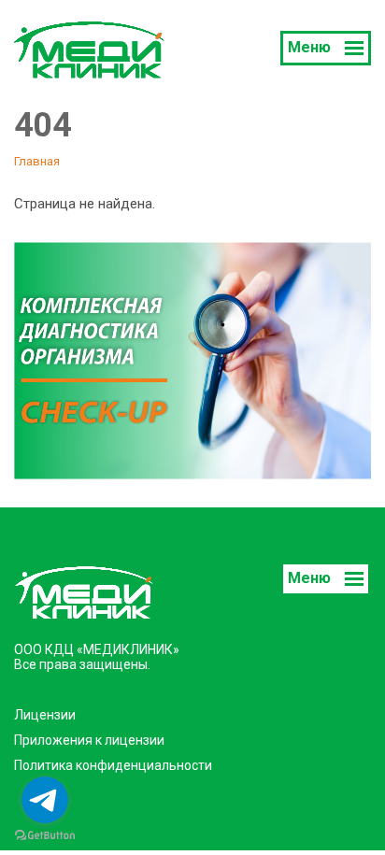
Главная (37, 161)
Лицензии (45, 714)
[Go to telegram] (44, 800)
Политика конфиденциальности (113, 765)
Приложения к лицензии (89, 740)
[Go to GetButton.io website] (45, 836)
